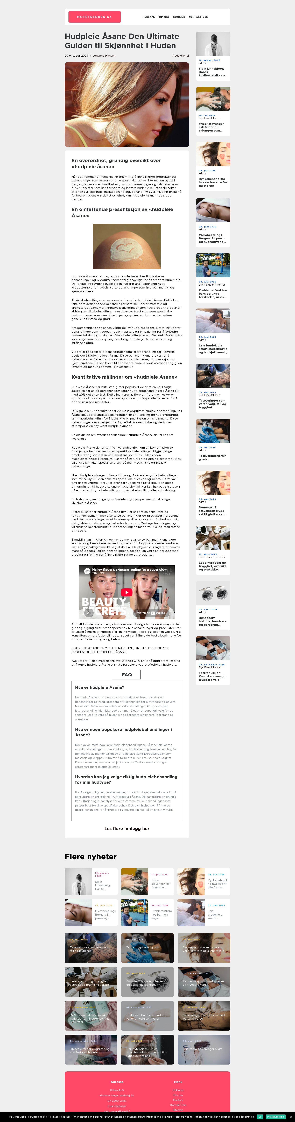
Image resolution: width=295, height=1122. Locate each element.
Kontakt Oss (198, 17)
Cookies (179, 17)
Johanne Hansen (104, 55)
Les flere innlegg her (126, 828)
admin (202, 63)
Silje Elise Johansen (210, 118)
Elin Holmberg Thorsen (212, 285)
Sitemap (178, 1110)
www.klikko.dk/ (120, 1111)
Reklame (149, 17)
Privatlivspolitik (275, 1117)
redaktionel (180, 55)
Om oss (164, 17)
